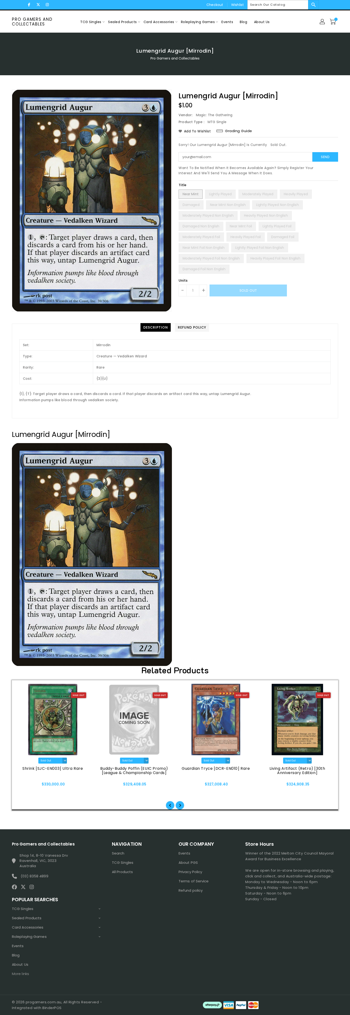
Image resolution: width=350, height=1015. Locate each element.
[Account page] (322, 22)
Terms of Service (194, 881)
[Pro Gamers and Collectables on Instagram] (47, 4)
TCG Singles (22, 908)
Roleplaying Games (29, 936)
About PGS (188, 862)
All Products (122, 871)
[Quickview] (25, 785)
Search (118, 853)
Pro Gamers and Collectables (32, 22)
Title (183, 185)
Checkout (214, 4)
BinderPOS (52, 1007)
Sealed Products (27, 917)
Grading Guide (238, 131)
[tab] (155, 327)
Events (18, 945)
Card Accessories (28, 927)
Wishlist (237, 4)
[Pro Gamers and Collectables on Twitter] (38, 4)
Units (183, 280)
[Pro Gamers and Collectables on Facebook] (29, 4)
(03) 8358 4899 (34, 876)
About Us (20, 964)
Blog (16, 955)
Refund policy (191, 890)
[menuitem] (90, 22)
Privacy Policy (190, 871)
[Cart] (333, 22)
